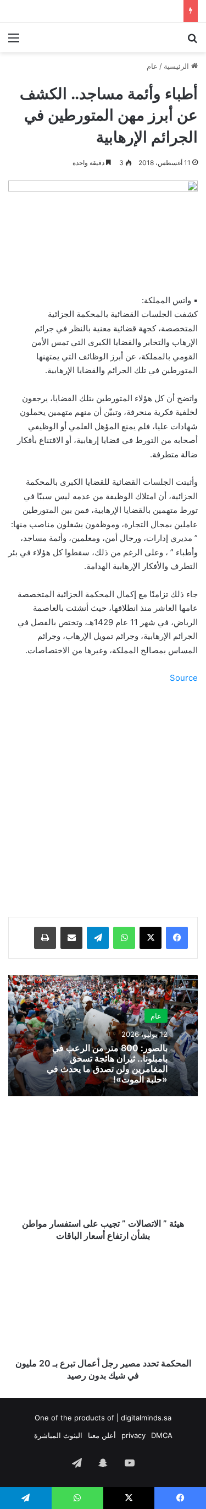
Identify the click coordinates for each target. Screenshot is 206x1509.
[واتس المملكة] (135, 37)
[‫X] (151, 938)
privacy (133, 1435)
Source (184, 678)
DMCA (161, 1435)
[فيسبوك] (177, 938)
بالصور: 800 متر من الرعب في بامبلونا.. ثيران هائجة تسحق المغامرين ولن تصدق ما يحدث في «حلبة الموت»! (107, 1063)
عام (152, 66)
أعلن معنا (102, 1435)
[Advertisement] (103, 802)
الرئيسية (177, 66)
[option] (103, 1035)
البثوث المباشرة (58, 1435)
